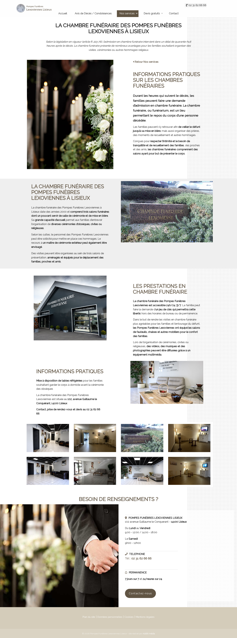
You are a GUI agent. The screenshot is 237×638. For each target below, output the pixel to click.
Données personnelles (109, 617)
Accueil (62, 13)
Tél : (138, 558)
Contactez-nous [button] (140, 593)
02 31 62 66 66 (197, 5)
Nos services (127, 13)
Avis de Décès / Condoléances (93, 13)
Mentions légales (145, 617)
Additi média (149, 633)
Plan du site (89, 617)
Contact (174, 13)
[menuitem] (63, 13)
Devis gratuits (152, 13)
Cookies (128, 617)
